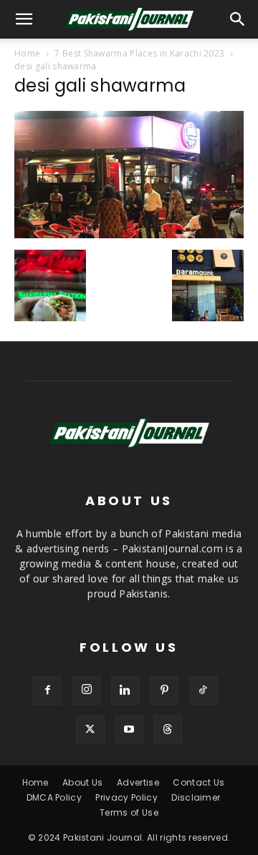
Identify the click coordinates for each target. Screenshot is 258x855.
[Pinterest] (164, 690)
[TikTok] (203, 690)
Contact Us (198, 782)
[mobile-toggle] (24, 19)
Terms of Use (129, 812)
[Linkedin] (125, 690)
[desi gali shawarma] (129, 235)
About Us (82, 782)
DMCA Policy (54, 797)
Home (27, 53)
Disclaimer (195, 797)
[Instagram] (86, 690)
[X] (90, 729)
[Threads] (167, 729)
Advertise (138, 782)
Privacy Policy (126, 797)
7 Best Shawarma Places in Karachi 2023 (139, 53)
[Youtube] (129, 729)
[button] (238, 19)
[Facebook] (47, 690)
